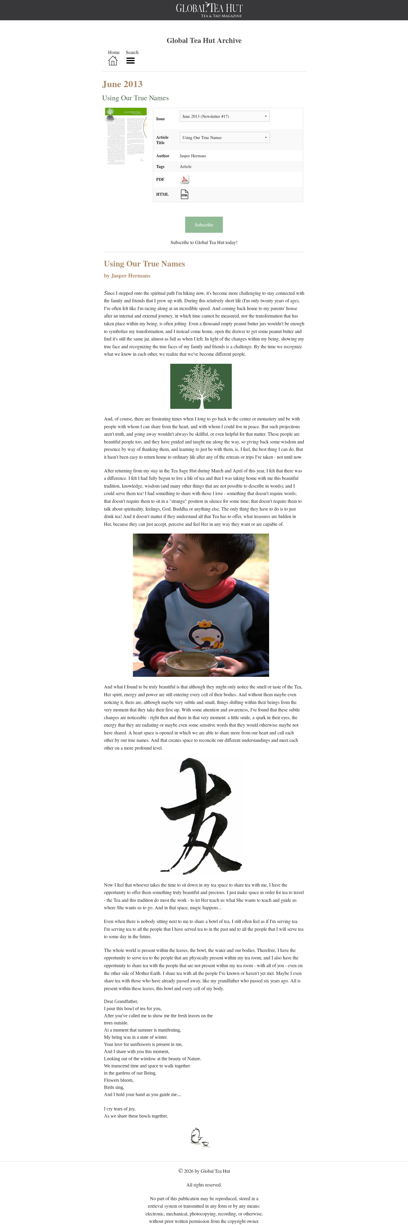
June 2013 (122, 83)
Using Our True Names (135, 97)
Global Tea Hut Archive (204, 40)
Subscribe (204, 224)
